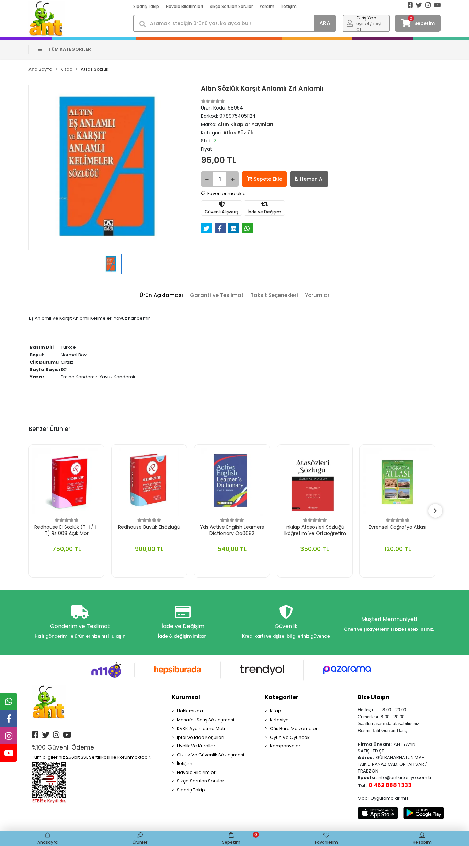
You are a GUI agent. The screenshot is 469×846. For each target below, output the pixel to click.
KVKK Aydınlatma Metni (202, 728)
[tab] (161, 295)
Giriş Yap (366, 17)
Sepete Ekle (268, 178)
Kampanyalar (285, 746)
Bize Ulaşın (373, 697)
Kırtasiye (279, 720)
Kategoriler (281, 697)
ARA (324, 23)
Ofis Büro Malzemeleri (294, 728)
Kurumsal (186, 697)
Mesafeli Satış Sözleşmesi (205, 720)
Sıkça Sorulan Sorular (231, 6)
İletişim (289, 6)
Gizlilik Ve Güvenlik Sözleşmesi (210, 755)
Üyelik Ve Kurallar (196, 746)
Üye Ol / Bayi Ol (368, 26)
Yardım (267, 6)
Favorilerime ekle (226, 193)
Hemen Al (312, 178)
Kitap (275, 711)
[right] (435, 510)
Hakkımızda (190, 711)
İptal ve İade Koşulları (200, 737)
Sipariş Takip (146, 6)
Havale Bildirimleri (184, 6)
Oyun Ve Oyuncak (290, 737)
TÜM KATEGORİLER (69, 49)
